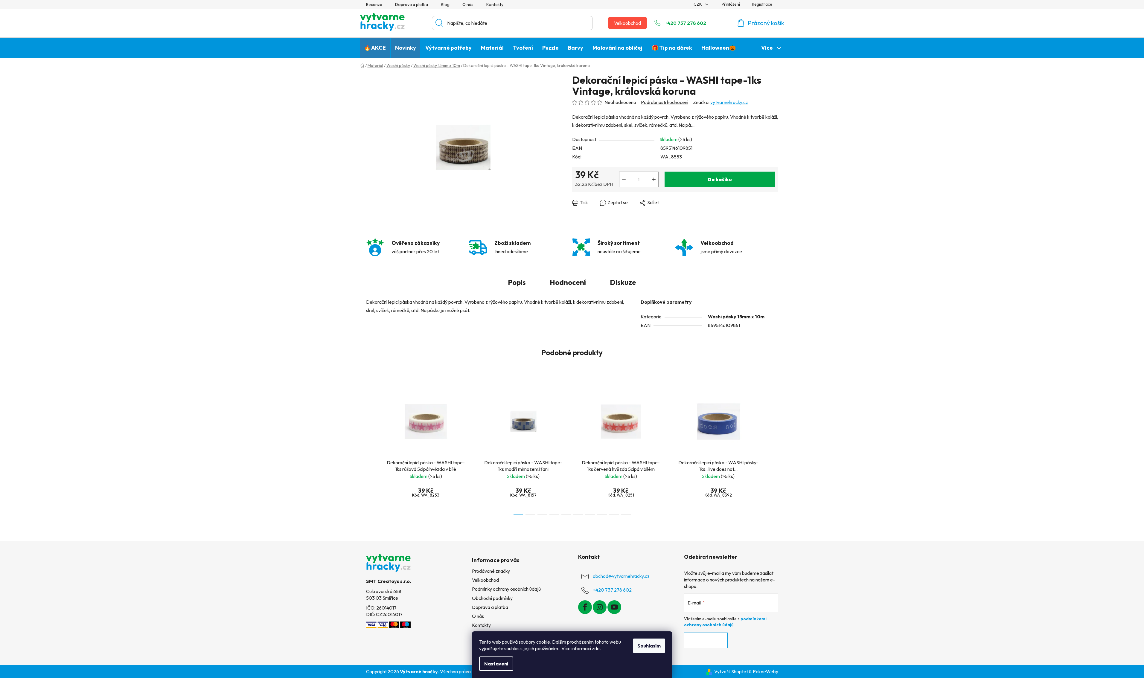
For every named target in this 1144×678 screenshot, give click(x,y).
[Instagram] (600, 607)
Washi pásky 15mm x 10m (736, 317)
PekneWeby (765, 671)
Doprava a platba (411, 4)
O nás (467, 4)
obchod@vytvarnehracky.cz (621, 576)
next (773, 449)
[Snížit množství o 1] (623, 179)
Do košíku (720, 179)
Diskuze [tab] (623, 282)
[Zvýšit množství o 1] (653, 179)
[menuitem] (375, 48)
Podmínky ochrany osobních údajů (506, 589)
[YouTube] (614, 607)
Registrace (762, 4)
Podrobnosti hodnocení (664, 102)
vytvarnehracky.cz (729, 102)
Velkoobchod (627, 23)
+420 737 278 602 (685, 23)
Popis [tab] (517, 282)
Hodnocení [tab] (568, 282)
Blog (445, 4)
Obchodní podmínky (492, 598)
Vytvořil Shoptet (731, 671)
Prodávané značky (491, 571)
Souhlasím (649, 646)
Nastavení (496, 664)
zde (596, 648)
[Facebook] (585, 607)
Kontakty (494, 4)
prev (371, 449)
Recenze (374, 4)
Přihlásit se (706, 640)
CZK (698, 4)
